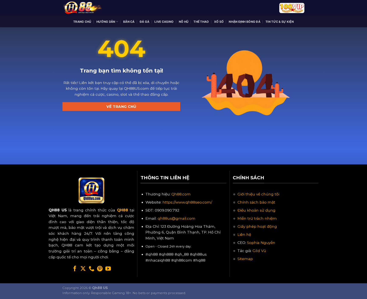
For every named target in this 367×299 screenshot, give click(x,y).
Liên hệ (244, 234)
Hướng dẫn (105, 21)
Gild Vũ (259, 250)
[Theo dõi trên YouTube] (108, 269)
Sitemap (245, 258)
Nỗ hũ (183, 21)
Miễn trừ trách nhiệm (257, 218)
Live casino (164, 21)
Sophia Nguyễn (261, 242)
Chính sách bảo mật (256, 202)
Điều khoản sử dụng (256, 210)
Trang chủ (82, 21)
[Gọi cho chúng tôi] (91, 269)
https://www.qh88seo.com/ (187, 202)
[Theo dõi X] (83, 269)
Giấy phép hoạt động (257, 226)
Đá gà (144, 21)
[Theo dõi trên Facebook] (75, 269)
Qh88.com (181, 194)
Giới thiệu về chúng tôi (258, 194)
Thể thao (201, 21)
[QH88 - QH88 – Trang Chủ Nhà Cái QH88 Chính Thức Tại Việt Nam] (83, 8)
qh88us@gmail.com (176, 218)
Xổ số (219, 21)
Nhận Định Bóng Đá (244, 21)
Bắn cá (129, 21)
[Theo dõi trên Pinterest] (100, 269)
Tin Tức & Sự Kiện (279, 21)
